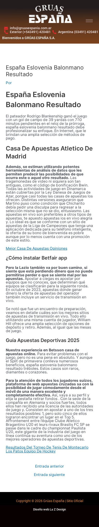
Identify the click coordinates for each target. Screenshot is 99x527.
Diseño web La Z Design (49, 509)
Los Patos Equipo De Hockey (31, 451)
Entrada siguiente (49, 475)
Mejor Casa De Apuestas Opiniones (36, 248)
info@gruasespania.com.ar (30, 28)
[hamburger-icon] (89, 20)
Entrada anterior (49, 466)
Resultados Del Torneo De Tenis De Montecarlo (47, 447)
